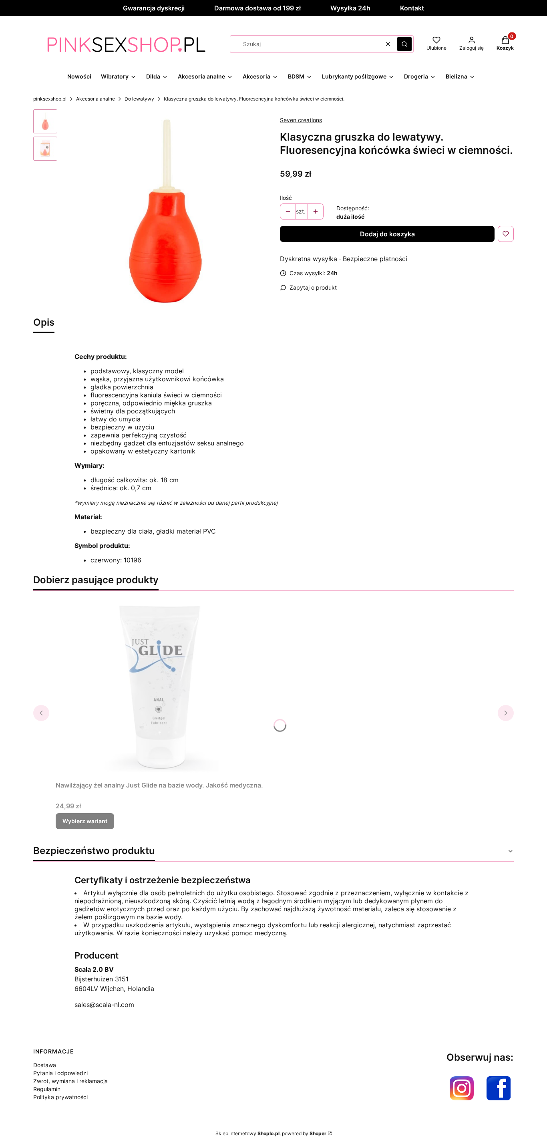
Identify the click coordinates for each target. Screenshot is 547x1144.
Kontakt (412, 8)
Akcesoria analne (95, 99)
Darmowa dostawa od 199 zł (257, 8)
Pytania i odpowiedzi (60, 1072)
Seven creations (301, 120)
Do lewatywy (139, 99)
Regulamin (46, 1089)
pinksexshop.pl (49, 99)
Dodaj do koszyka (387, 234)
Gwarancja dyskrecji (154, 8)
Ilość (286, 197)
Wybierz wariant (84, 821)
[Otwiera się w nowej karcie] (461, 1088)
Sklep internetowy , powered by (270, 1133)
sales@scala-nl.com (104, 1005)
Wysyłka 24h (350, 8)
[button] (404, 44)
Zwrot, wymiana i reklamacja (70, 1081)
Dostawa (44, 1064)
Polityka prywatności (60, 1097)
